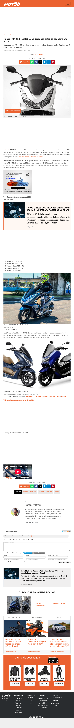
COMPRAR (15, 684)
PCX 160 (33, 492)
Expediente (18, 698)
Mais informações (59, 603)
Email (27, 555)
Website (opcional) (53, 555)
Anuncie (18, 701)
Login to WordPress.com (38, 553)
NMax (57, 492)
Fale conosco (18, 712)
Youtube (45, 396)
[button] (24, 62)
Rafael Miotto (38, 55)
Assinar (5, 562)
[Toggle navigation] (68, 4)
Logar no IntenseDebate (27, 553)
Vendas (38, 603)
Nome (5, 555)
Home (5, 35)
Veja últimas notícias (33, 651)
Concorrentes (40, 606)
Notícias (12, 35)
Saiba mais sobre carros (57, 651)
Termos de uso (43, 698)
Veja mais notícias (10, 651)
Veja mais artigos (31, 522)
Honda (7, 150)
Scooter (41, 492)
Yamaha (49, 492)
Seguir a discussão (69, 531)
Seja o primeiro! (34, 536)
